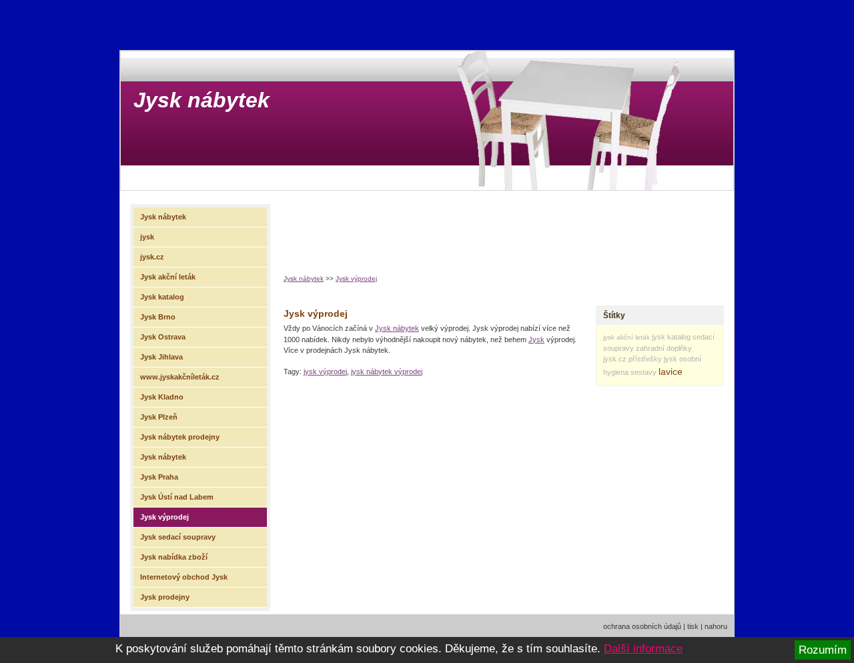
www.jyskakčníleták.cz (180, 377)
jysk (670, 359)
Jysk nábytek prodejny (180, 437)
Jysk (536, 340)
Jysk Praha (159, 477)
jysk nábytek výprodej (386, 372)
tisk (693, 626)
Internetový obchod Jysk (184, 577)
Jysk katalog (162, 297)
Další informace (643, 648)
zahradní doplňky (664, 348)
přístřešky (645, 359)
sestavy (643, 372)
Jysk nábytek (201, 100)
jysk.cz (614, 359)
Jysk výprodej (356, 278)
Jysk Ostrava (162, 337)
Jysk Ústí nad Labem (177, 497)
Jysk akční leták (167, 277)
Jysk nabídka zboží (173, 557)
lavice (671, 371)
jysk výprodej (325, 372)
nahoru (716, 626)
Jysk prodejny (164, 597)
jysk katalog (671, 337)
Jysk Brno (157, 317)
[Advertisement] (526, 227)
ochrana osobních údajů (642, 626)
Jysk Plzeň (158, 417)
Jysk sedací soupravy (178, 537)
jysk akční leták (626, 337)
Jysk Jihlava (161, 357)
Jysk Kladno (161, 397)
